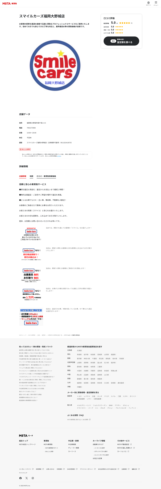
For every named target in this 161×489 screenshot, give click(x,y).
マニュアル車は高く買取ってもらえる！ (31, 368)
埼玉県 (101, 358)
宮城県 (99, 354)
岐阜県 (93, 367)
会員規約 (124, 469)
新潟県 (93, 362)
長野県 (86, 362)
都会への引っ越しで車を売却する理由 (30, 394)
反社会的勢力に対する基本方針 (107, 469)
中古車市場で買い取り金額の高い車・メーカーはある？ (35, 359)
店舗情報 (22, 176)
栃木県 (114, 358)
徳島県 (99, 379)
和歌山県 (114, 371)
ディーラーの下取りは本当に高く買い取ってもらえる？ (35, 362)
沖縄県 (79, 387)
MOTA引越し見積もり (125, 448)
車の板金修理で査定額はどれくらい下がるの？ (33, 382)
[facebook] (20, 478)
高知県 (93, 379)
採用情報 (39, 469)
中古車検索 (72, 444)
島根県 (99, 375)
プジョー (110, 408)
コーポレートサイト (25, 469)
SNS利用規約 (71, 469)
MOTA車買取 (31, 335)
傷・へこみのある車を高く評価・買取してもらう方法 (35, 380)
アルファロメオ (121, 408)
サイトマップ (23, 473)
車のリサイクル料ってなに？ (27, 391)
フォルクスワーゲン (100, 405)
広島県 (86, 375)
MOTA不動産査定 (123, 444)
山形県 (106, 354)
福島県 (113, 354)
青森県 (79, 354)
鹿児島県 (121, 383)
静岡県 (86, 367)
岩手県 (86, 354)
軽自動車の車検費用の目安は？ (28, 400)
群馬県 (108, 358)
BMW (110, 405)
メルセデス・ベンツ (84, 405)
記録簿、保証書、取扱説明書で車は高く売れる (33, 356)
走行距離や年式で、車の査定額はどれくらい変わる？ (35, 365)
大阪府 (79, 371)
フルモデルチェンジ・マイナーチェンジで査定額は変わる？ (37, 377)
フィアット (132, 408)
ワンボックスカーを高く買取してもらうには (32, 385)
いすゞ (89, 399)
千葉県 (94, 358)
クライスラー (81, 408)
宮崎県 (113, 383)
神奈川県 (87, 358)
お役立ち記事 (97, 458)
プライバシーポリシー (86, 469)
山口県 (106, 375)
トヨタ (79, 396)
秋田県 (93, 354)
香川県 (86, 379)
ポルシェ (126, 405)
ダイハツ (133, 396)
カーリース (72, 451)
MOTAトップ (22, 335)
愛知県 (79, 367)
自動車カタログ (98, 444)
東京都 (79, 358)
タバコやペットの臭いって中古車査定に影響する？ (34, 374)
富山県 (99, 362)
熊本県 (99, 383)
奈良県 (106, 371)
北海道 (79, 350)
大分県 (106, 383)
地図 (31, 176)
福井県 (113, 362)
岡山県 (79, 375)
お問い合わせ (50, 469)
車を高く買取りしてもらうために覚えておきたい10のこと (36, 353)
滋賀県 (99, 371)
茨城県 (121, 358)
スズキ (125, 396)
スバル (113, 396)
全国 (38, 335)
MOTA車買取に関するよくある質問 (77, 419)
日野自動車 (97, 399)
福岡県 (43, 335)
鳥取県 (93, 375)
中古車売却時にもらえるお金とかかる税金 (31, 388)
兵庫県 (86, 371)
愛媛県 (79, 379)
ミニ (96, 408)
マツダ (106, 396)
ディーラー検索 (73, 448)
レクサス (87, 396)
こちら (59, 156)
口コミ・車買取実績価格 (46, 176)
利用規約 (59, 469)
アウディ (118, 405)
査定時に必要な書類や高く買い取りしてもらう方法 (34, 350)
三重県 (99, 367)
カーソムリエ (122, 451)
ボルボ (102, 408)
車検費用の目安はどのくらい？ (28, 397)
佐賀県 (86, 383)
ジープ (90, 408)
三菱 (119, 396)
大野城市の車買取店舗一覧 (55, 335)
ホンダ (99, 396)
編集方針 (134, 469)
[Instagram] (32, 478)
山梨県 (79, 362)
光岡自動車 (81, 399)
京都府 (93, 371)
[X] (26, 478)
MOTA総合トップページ (27, 444)
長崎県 (93, 383)
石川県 (106, 362)
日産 (93, 396)
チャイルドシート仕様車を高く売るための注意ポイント (35, 371)
